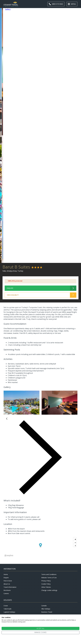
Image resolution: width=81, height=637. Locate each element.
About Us (7, 584)
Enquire (6, 578)
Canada (44, 606)
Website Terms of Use (49, 578)
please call (35, 517)
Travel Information (10, 587)
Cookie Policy (46, 584)
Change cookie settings (49, 590)
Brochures (7, 590)
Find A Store (8, 581)
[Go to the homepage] (11, 5)
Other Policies (46, 587)
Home (6, 574)
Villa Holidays (45, 609)
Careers (6, 593)
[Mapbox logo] (8, 555)
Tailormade (7, 609)
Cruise (6, 606)
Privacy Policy (46, 581)
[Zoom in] (74, 538)
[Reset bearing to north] (74, 545)
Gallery (8, 9)
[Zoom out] (74, 542)
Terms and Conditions (48, 574)
